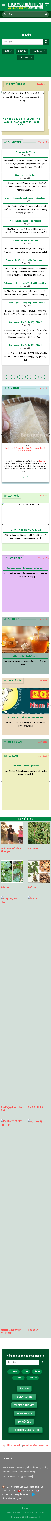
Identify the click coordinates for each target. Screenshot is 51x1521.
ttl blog (4, 1445)
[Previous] (2, 113)
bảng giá (20, 1467)
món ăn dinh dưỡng (27, 1472)
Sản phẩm (21, 1513)
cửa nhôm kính (25, 1445)
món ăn (44, 1467)
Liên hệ (30, 1513)
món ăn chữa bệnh (10, 1472)
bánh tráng (43, 461)
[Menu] (4, 5)
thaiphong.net (33, 1517)
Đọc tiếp (25, 477)
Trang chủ (11, 1513)
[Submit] (45, 14)
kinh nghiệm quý (32, 1467)
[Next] (48, 113)
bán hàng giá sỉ (8, 1467)
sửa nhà (13, 1445)
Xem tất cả (41, 84)
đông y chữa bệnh (25, 1476)
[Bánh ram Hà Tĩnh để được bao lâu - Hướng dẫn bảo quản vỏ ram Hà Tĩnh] (25, 419)
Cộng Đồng (40, 1513)
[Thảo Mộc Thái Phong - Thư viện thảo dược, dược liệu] (25, 5)
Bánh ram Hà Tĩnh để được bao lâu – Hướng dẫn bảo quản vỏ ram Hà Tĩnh (25, 449)
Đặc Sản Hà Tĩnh (9, 1476)
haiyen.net (38, 1445)
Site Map (26, 1508)
